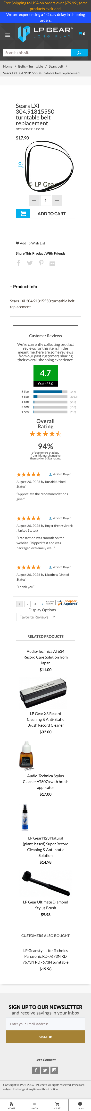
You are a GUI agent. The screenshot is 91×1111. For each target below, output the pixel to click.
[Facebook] (36, 1070)
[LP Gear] (45, 33)
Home (7, 66)
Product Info (25, 286)
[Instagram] (54, 1070)
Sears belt (56, 66)
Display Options (42, 609)
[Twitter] (45, 1070)
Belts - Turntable (30, 66)
